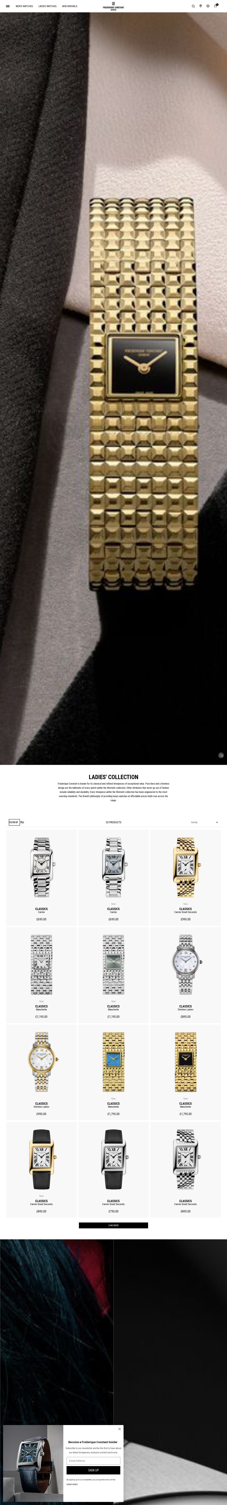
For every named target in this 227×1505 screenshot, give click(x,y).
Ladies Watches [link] (47, 6)
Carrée (41, 912)
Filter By (13, 822)
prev (8, 867)
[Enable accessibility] (221, 755)
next (74, 867)
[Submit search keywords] (193, 6)
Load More (113, 1225)
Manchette (41, 1009)
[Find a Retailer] (200, 6)
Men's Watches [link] (24, 6)
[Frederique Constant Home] (113, 6)
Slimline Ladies (185, 1009)
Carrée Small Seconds (185, 912)
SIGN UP (93, 1470)
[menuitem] (24, 6)
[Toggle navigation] (8, 6)
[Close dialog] (119, 1429)
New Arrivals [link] (69, 6)
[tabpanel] (113, 822)
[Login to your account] (208, 6)
